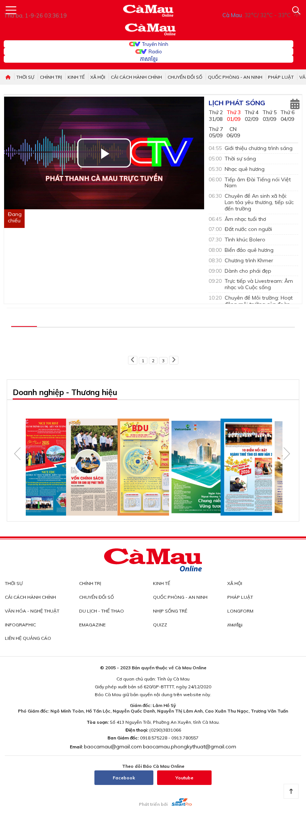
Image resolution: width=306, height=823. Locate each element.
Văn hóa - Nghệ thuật (32, 611)
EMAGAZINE (92, 625)
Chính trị (51, 77)
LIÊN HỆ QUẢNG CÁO (28, 638)
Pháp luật (281, 77)
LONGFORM (240, 611)
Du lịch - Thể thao (101, 611)
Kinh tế (76, 77)
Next (287, 453)
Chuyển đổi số (185, 77)
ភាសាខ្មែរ (148, 59)
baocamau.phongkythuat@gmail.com (189, 746)
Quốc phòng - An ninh (235, 77)
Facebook (124, 777)
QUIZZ (160, 625)
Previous (17, 453)
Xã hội (97, 77)
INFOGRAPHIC (20, 625)
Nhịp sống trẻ (170, 611)
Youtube (184, 777)
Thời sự (25, 77)
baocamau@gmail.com (113, 746)
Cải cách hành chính (136, 77)
